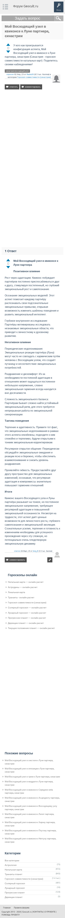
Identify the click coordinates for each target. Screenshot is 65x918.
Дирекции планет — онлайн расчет (26, 623)
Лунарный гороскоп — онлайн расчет (27, 613)
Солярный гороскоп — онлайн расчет (27, 607)
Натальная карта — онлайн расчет (25, 582)
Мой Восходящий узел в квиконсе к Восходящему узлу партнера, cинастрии (31, 808)
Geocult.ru (27, 912)
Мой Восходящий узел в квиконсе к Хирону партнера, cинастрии (30, 824)
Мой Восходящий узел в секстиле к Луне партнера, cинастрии (29, 762)
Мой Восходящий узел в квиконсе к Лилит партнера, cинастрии (29, 816)
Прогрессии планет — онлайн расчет (27, 618)
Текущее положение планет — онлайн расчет (31, 628)
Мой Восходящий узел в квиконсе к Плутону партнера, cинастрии (30, 832)
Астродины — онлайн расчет (22, 587)
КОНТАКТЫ (38, 912)
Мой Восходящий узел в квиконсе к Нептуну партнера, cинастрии (30, 840)
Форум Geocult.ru (25, 6)
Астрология (11, 865)
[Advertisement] (32, 129)
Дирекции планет (13, 897)
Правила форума (21, 908)
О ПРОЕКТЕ (50, 912)
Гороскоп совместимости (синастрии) (34, 77)
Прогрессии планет (15, 892)
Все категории (12, 860)
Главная (7, 908)
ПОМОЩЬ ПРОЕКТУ (11, 915)
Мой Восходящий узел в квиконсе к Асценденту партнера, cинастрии (32, 799)
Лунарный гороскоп (15, 888)
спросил (10, 74)
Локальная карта (16, 592)
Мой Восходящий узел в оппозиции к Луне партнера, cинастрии (29, 770)
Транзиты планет (13, 874)
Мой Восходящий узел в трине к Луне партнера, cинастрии (32, 777)
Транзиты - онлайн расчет (21, 597)
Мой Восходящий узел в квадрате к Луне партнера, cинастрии (29, 783)
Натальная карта (13, 869)
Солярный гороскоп (15, 883)
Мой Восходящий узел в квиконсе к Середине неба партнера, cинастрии (29, 791)
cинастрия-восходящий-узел (17, 71)
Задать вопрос (27, 18)
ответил (17, 551)
